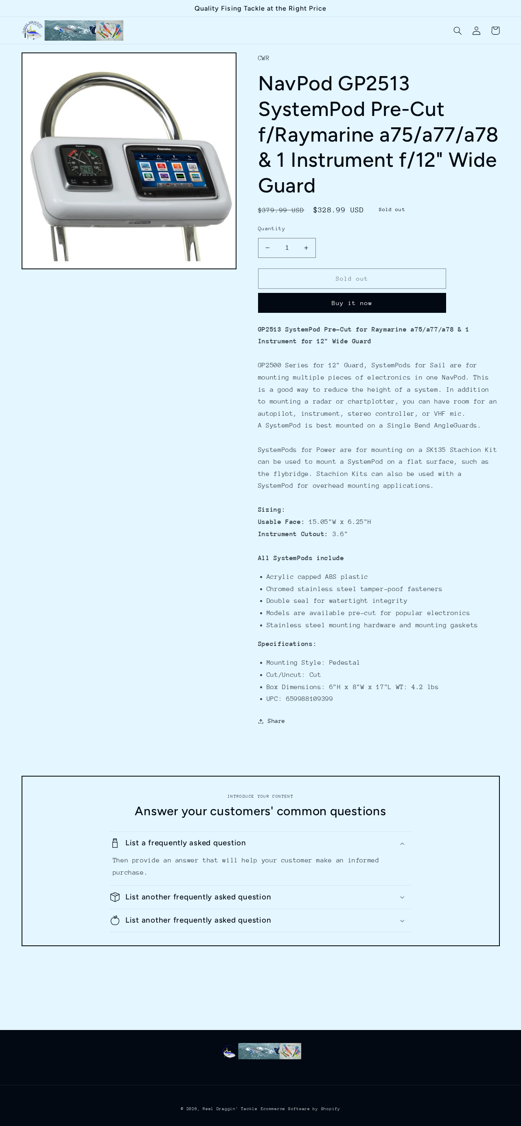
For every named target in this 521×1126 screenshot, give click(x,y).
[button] (458, 30)
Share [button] (276, 721)
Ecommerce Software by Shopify (300, 1108)
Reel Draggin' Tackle (230, 1108)
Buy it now (352, 302)
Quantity (271, 228)
